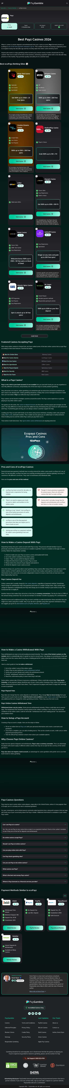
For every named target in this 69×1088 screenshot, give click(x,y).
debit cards (8, 415)
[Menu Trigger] (2, 3)
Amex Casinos (42, 1037)
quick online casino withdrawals (32, 421)
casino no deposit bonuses (27, 405)
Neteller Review (12, 960)
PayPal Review (34, 928)
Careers (7, 1023)
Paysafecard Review (57, 928)
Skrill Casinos (42, 1032)
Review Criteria (9, 1032)
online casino (52, 697)
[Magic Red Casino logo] (12, 75)
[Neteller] (6, 937)
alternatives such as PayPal (25, 603)
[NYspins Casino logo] (40, 75)
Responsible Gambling (11, 1042)
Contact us (56, 1027)
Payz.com (23, 726)
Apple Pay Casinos (43, 1042)
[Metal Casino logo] (12, 234)
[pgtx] (39, 1013)
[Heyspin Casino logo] (40, 181)
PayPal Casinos (42, 1023)
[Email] (29, 1013)
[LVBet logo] (12, 184)
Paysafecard (46, 603)
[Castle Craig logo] (39, 1065)
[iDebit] (6, 902)
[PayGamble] (34, 1002)
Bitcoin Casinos (42, 1027)
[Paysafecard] (52, 902)
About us (55, 1023)
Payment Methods (12, 8)
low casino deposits (31, 583)
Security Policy (26, 1037)
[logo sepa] (34, 1073)
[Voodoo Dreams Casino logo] (12, 128)
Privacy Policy (26, 1027)
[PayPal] (29, 902)
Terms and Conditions (28, 1023)
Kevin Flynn (15, 978)
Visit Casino (19, 108)
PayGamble (3, 8)
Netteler (36, 603)
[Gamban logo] (57, 1065)
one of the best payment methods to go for (21, 46)
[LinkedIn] (32, 1013)
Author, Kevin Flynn (58, 1032)
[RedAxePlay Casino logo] (40, 129)
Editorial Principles (10, 1027)
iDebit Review (11, 928)
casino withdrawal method (32, 670)
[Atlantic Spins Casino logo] (12, 287)
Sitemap (7, 1037)
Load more (34, 336)
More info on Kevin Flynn (37, 991)
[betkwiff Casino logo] (40, 233)
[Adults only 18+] (25, 1065)
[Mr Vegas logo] (40, 286)
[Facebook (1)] (36, 1013)
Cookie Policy (26, 1032)
